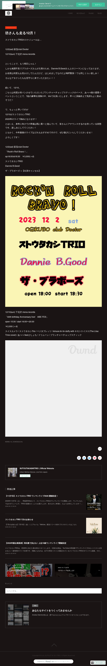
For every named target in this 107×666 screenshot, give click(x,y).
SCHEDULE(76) (18, 442)
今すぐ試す (82, 4)
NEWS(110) (8, 442)
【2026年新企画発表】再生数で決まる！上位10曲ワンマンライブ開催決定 (35, 543)
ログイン (98, 4)
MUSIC (91, 13)
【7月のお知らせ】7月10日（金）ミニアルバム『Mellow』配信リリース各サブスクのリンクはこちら (41, 524)
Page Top (53, 645)
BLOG (100, 13)
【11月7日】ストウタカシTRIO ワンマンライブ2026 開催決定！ (31, 495)
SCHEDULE (81, 13)
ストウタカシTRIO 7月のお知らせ (19, 519)
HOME (70, 13)
